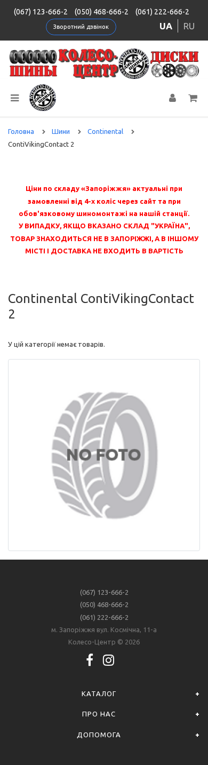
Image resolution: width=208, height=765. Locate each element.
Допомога (99, 734)
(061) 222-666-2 (162, 11)
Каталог (99, 693)
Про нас (99, 714)
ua (165, 26)
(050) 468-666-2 (102, 11)
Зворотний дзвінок (81, 26)
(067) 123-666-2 (41, 11)
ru (189, 26)
